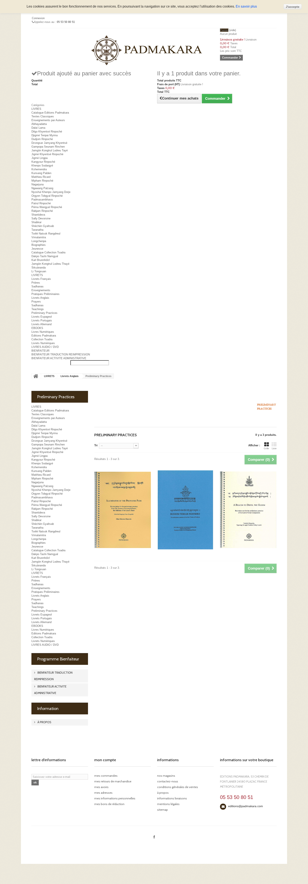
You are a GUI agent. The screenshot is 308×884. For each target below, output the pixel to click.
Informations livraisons (172, 798)
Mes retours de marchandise (112, 781)
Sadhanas (37, 286)
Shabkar (36, 222)
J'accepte (292, 6)
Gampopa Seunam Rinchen (48, 146)
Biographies (38, 244)
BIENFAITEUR (40, 350)
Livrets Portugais (41, 320)
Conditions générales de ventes (177, 787)
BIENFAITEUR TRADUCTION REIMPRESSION (60, 354)
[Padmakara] (147, 50)
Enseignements (40, 290)
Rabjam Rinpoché (42, 210)
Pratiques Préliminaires (45, 294)
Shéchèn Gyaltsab (42, 226)
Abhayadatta (39, 124)
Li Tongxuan (38, 271)
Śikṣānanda (38, 267)
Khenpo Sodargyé (42, 165)
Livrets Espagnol (41, 316)
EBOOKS (37, 328)
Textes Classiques (42, 116)
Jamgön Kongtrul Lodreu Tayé (49, 150)
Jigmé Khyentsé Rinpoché (47, 154)
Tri (96, 445)
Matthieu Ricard (40, 176)
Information (47, 708)
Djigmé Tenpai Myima (44, 135)
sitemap (162, 810)
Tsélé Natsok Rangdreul (45, 233)
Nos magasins (166, 776)
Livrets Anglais (40, 297)
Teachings (37, 309)
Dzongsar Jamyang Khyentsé (49, 142)
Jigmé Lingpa (39, 158)
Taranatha (37, 229)
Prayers (36, 301)
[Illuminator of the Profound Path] (122, 510)
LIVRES (36, 108)
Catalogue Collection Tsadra (48, 252)
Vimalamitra (38, 237)
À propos (44, 722)
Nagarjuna (37, 184)
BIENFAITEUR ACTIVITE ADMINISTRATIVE (58, 358)
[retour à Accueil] (36, 376)
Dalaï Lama (38, 127)
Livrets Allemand (41, 324)
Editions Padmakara (43, 335)
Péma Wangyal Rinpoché (46, 207)
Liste (274, 448)
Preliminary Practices (44, 312)
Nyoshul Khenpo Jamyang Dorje (50, 192)
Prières (35, 282)
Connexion (38, 18)
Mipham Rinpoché (42, 180)
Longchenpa (38, 241)
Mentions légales (168, 804)
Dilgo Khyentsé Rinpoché (46, 131)
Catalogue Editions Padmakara (50, 112)
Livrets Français (41, 278)
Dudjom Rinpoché (42, 139)
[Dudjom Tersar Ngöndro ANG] (185, 510)
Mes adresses (103, 793)
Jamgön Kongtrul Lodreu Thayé (50, 263)
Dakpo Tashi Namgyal (44, 256)
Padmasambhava (42, 199)
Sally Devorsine (40, 218)
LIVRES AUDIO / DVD (45, 346)
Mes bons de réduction (109, 804)
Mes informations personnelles (114, 798)
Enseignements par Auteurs (48, 120)
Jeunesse (37, 248)
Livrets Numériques (43, 343)
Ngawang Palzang (42, 188)
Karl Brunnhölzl (40, 260)
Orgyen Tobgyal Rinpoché (47, 195)
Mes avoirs (101, 787)
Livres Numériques (42, 331)
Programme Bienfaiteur (58, 658)
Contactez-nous (167, 781)
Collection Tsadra (41, 339)
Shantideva (38, 214)
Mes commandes (106, 776)
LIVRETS (37, 275)
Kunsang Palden (41, 173)
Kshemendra (39, 169)
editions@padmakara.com (245, 806)
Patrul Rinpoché (41, 203)
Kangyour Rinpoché (43, 161)
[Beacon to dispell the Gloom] (248, 510)
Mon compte (105, 760)
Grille (266, 448)
